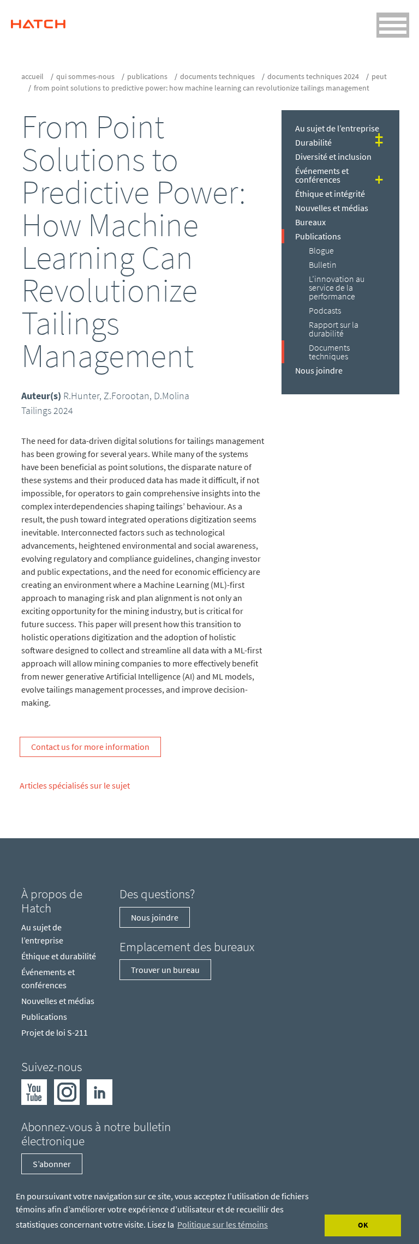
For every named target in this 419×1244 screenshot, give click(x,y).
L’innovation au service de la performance (336, 287)
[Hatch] (38, 21)
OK (363, 1225)
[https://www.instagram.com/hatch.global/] (67, 1091)
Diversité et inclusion (333, 156)
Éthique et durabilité (58, 956)
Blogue (321, 250)
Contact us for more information (90, 746)
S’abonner (52, 1163)
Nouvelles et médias (331, 207)
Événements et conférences (322, 175)
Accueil (32, 76)
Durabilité (313, 142)
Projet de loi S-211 (54, 1032)
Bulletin (323, 264)
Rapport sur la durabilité (333, 329)
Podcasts (325, 310)
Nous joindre (319, 370)
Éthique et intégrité (330, 193)
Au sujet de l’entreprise (337, 128)
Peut (379, 76)
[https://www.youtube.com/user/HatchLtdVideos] (34, 1091)
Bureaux (310, 222)
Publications (147, 76)
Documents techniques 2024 (313, 76)
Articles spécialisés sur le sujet (75, 785)
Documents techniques (217, 76)
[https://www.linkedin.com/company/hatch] (99, 1091)
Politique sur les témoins (222, 1224)
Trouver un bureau (165, 969)
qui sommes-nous (85, 76)
